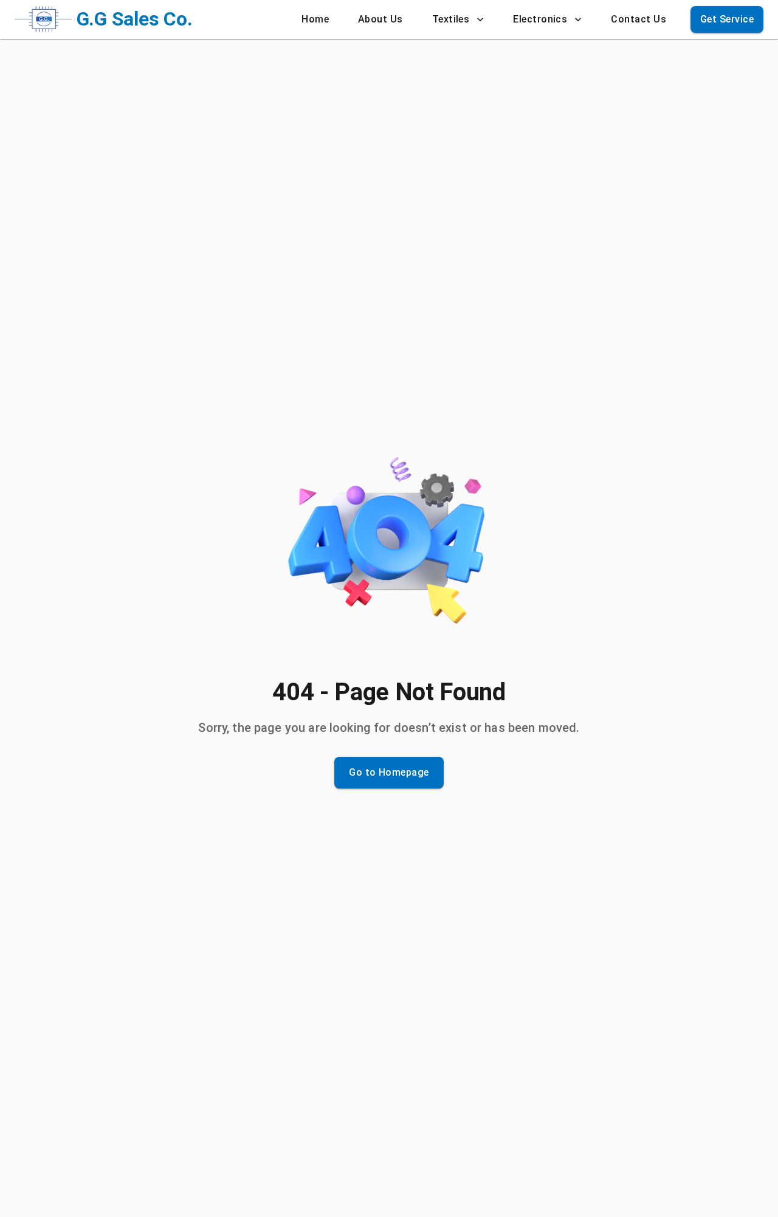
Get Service (727, 19)
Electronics (540, 19)
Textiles (451, 19)
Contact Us (638, 19)
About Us (380, 19)
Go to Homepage (389, 772)
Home (315, 19)
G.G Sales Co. (135, 18)
